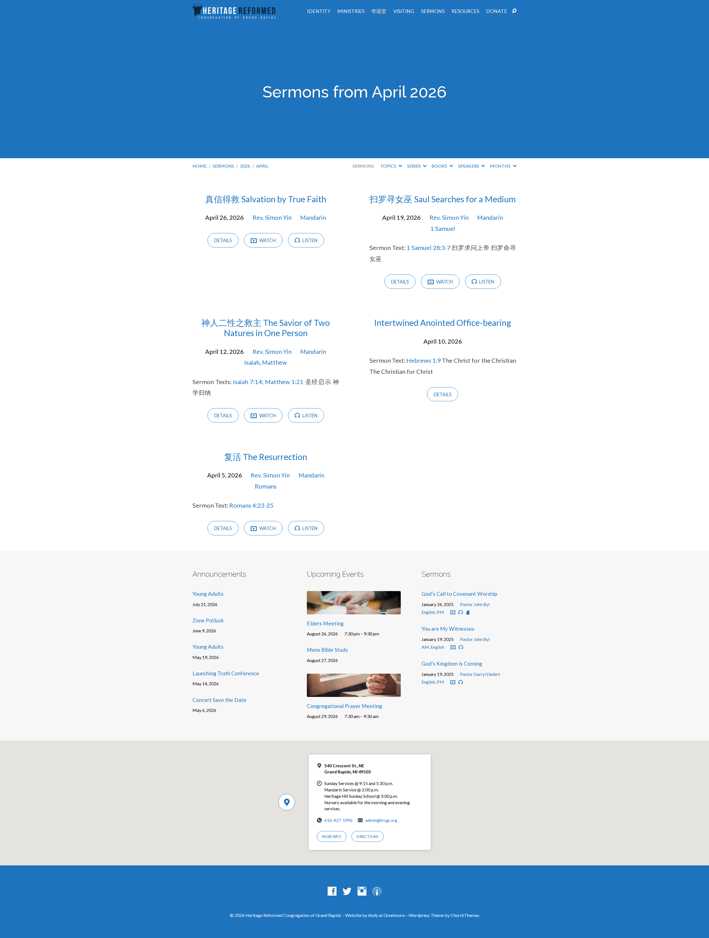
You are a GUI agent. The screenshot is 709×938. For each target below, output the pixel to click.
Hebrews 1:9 (423, 360)
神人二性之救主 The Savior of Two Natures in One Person (265, 328)
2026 (245, 165)
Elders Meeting (325, 623)
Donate (496, 11)
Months (500, 165)
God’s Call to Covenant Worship (459, 594)
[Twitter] (347, 891)
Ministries (350, 11)
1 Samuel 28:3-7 (428, 247)
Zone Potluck (208, 620)
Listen (309, 240)
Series (414, 165)
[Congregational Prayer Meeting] (354, 693)
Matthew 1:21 (284, 381)
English (428, 612)
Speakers (469, 165)
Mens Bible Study (327, 649)
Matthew (274, 362)
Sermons (433, 11)
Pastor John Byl (475, 604)
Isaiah (252, 362)
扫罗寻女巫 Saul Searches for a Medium (442, 199)
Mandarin (313, 217)
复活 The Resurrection (265, 457)
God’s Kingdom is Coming (452, 663)
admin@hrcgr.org (381, 820)
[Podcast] (377, 891)
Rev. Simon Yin (272, 217)
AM (425, 647)
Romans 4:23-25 (251, 505)
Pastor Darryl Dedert (480, 674)
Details (223, 240)
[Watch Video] (452, 612)
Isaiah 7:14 (247, 381)
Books (439, 165)
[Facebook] (332, 891)
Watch (267, 240)
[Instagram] (362, 891)
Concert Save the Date (219, 700)
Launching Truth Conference (225, 673)
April (262, 165)
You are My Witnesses (448, 628)
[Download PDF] (468, 612)
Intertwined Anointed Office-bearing (442, 323)
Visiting (403, 11)
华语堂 (378, 11)
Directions (367, 836)
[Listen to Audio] (460, 612)
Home (199, 165)
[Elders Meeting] (354, 610)
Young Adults (208, 594)
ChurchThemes (465, 915)
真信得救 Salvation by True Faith (265, 199)
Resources (465, 11)
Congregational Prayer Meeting (344, 706)
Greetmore (394, 915)
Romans (266, 486)
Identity (318, 11)
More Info (331, 836)
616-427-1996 (338, 820)
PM (440, 612)
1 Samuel (442, 228)
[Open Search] (514, 11)
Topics (388, 165)
